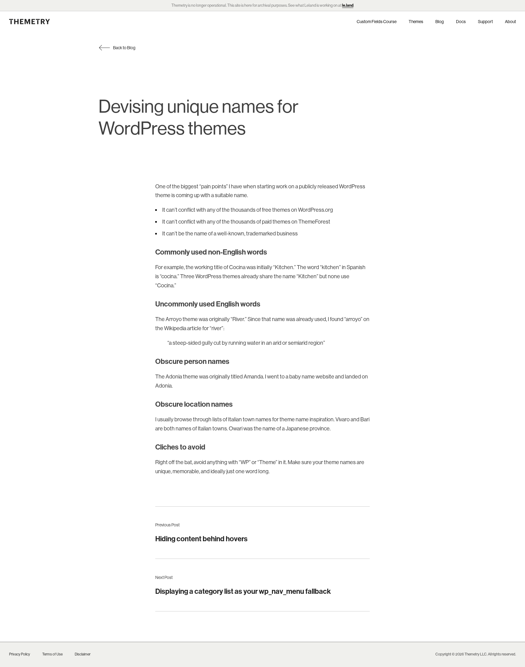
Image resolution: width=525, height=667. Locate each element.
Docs (461, 21)
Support (485, 21)
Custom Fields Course (376, 21)
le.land (347, 5)
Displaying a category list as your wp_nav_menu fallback (243, 591)
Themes (416, 21)
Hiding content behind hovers (201, 538)
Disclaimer (83, 654)
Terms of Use (52, 654)
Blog (439, 21)
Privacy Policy (19, 654)
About (510, 21)
